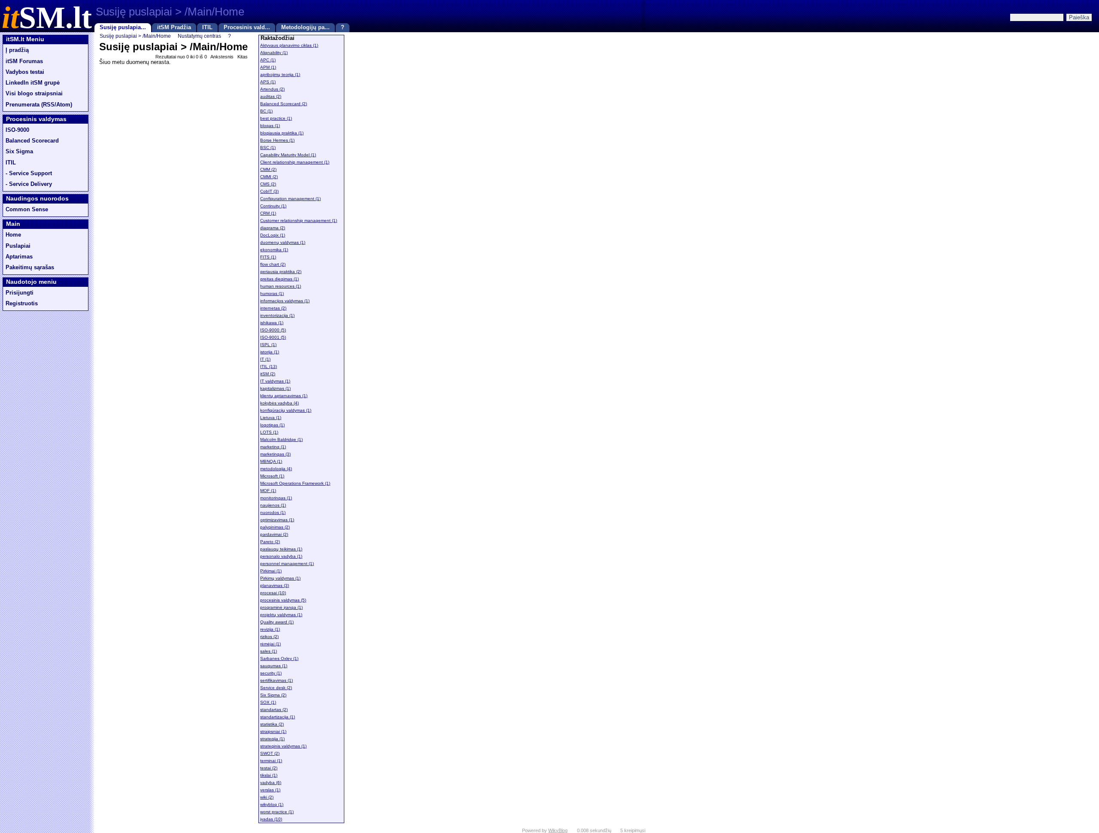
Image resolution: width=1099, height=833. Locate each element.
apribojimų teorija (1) (280, 74)
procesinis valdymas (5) (283, 600)
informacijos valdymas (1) (285, 300)
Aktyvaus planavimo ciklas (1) (289, 45)
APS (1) (268, 81)
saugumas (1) (273, 665)
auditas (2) (270, 96)
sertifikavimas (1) (276, 680)
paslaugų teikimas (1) (281, 549)
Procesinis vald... (247, 27)
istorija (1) (269, 352)
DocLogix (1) (272, 235)
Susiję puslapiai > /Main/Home (135, 36)
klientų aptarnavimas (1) (283, 395)
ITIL (207, 27)
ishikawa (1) (271, 322)
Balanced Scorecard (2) (283, 103)
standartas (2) (274, 709)
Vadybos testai (25, 72)
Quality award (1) (277, 622)
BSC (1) (268, 147)
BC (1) (266, 111)
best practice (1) (276, 118)
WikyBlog (558, 830)
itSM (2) (267, 373)
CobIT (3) (269, 191)
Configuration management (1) (290, 198)
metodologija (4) (276, 468)
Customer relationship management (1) (298, 220)
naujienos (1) (273, 505)
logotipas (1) (272, 425)
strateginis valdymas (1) (283, 746)
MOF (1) (268, 490)
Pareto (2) (270, 541)
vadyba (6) (270, 782)
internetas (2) (273, 308)
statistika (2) (272, 724)
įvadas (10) (271, 819)
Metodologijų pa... (305, 27)
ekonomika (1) (274, 249)
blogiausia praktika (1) (282, 133)
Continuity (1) (273, 206)
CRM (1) (268, 213)
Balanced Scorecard (32, 141)
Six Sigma (19, 152)
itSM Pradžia (174, 27)
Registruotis (22, 304)
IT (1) (265, 359)
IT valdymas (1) (275, 381)
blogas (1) (270, 125)
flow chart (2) (272, 264)
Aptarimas (19, 257)
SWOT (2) (269, 753)
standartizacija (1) (277, 716)
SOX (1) (268, 702)
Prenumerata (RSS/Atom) (39, 105)
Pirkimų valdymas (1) (280, 578)
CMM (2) (268, 169)
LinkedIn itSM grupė (33, 83)
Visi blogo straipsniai (34, 94)
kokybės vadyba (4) (279, 403)
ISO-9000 (17, 130)
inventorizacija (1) (277, 315)
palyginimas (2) (275, 527)
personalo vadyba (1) (281, 556)
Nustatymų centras (199, 36)
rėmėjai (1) (270, 643)
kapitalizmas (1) (275, 388)
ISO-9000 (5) (273, 330)
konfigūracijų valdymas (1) (285, 410)
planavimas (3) (274, 585)
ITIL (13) (268, 366)
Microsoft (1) (272, 476)
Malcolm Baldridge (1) (281, 439)
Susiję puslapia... (123, 27)
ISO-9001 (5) (273, 337)
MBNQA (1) (271, 461)
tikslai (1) (268, 775)
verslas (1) (270, 789)
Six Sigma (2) (273, 695)
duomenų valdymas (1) (282, 242)
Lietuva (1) (270, 417)
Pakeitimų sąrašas (30, 267)
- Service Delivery (29, 184)
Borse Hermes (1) (277, 140)
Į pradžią (17, 50)
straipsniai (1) (273, 731)
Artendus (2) (272, 89)
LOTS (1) (269, 432)
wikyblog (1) (271, 804)
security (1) (271, 673)
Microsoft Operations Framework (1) (295, 483)
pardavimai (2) (274, 534)
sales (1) (268, 651)
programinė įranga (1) (281, 607)
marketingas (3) (275, 454)
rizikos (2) (269, 636)
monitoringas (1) (276, 498)
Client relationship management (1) (294, 162)
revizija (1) (270, 629)
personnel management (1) (287, 563)
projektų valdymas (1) (281, 614)
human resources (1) (280, 286)
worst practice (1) (277, 811)
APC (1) (268, 60)
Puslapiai (18, 246)
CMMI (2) (269, 176)
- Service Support (29, 173)
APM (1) (268, 67)
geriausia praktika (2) (280, 271)
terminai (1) (271, 760)
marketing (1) (273, 446)
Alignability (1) (274, 52)
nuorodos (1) (272, 512)
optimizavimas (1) (277, 519)
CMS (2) (268, 184)
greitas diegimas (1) (279, 279)
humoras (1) (272, 293)
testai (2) (268, 768)
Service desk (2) (276, 687)
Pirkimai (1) (271, 571)
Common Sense (27, 210)
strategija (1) (272, 738)
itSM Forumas (24, 61)
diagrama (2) (272, 227)
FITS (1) (268, 257)
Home (13, 235)
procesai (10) (273, 592)
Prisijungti (19, 293)
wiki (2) (266, 797)
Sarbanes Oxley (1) (279, 658)
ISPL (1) (268, 344)
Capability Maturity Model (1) (288, 154)
